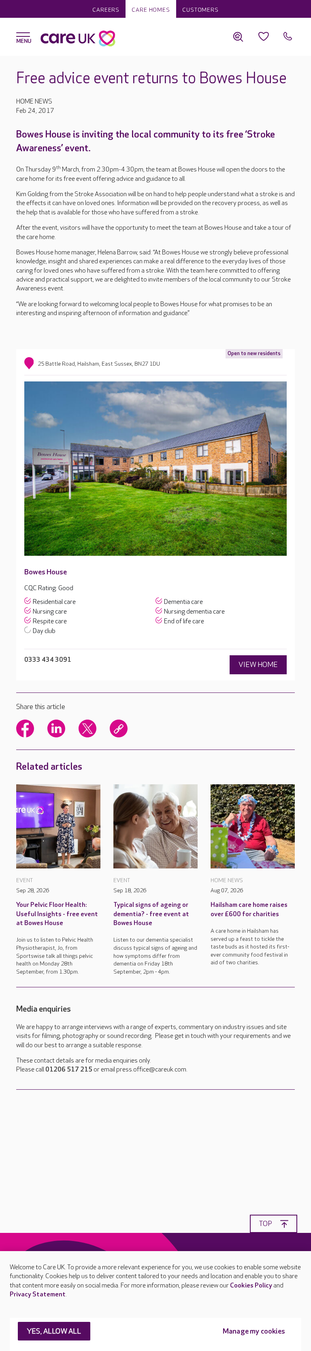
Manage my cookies (254, 1331)
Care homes (151, 9)
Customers (200, 9)
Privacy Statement (38, 1294)
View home (258, 665)
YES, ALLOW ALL (54, 1331)
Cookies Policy (251, 1286)
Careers (105, 9)
